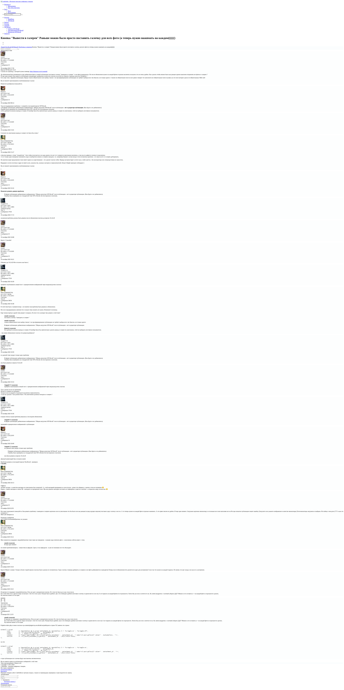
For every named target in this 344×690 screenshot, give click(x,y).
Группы (6, 24)
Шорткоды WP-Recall (14, 32)
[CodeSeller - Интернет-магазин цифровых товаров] (17, 1)
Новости (7, 33)
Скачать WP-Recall (13, 29)
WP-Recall (11, 20)
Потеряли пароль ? (10, 681)
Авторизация (5, 683)
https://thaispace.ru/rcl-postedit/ (38, 71)
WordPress (11, 19)
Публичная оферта (6, 669)
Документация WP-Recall (15, 30)
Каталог (6, 17)
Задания (6, 25)
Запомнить (6, 680)
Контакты (4, 671)
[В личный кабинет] (3, 55)
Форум (6, 22)
